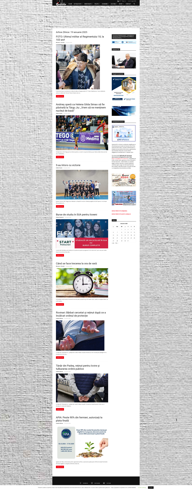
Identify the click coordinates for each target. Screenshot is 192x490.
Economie (105, 4)
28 (117, 241)
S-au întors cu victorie (68, 165)
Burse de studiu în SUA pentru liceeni (76, 214)
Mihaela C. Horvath (60, 42)
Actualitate (77, 4)
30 (125, 241)
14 (117, 235)
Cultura (113, 4)
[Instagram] (59, 1)
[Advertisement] (96, 16)
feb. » (116, 243)
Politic (97, 4)
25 (131, 238)
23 (125, 238)
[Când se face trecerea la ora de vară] (82, 282)
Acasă (70, 4)
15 (121, 235)
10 (128, 232)
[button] (134, 4)
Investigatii (87, 4)
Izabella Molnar (59, 318)
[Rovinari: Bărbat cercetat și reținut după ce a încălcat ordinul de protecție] (82, 335)
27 (113, 241)
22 (121, 238)
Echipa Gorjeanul (60, 217)
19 (134, 235)
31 (128, 241)
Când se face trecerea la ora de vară (76, 263)
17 (128, 235)
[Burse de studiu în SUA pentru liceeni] (82, 233)
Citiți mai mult (60, 96)
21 (117, 238)
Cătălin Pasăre (59, 113)
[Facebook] (57, 1)
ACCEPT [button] (151, 487)
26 (134, 238)
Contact (128, 4)
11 (131, 232)
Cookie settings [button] (142, 487)
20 (113, 238)
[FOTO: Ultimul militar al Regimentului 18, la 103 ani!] (82, 66)
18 (131, 235)
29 (121, 241)
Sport (120, 4)
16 (125, 235)
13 (113, 235)
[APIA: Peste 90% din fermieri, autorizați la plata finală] (82, 442)
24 (128, 238)
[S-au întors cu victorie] (82, 184)
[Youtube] (62, 1)
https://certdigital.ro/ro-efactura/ (120, 158)
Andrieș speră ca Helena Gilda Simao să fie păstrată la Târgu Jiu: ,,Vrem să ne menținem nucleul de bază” (81, 107)
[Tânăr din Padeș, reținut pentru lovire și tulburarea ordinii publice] (82, 388)
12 (134, 232)
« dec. (113, 243)
